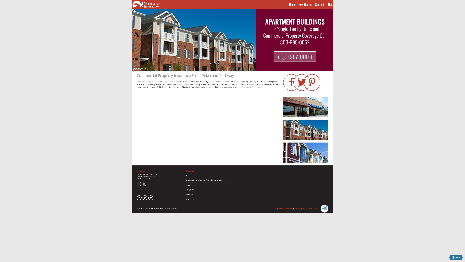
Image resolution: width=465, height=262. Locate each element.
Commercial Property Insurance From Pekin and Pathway (185, 75)
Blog (330, 4)
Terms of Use (190, 199)
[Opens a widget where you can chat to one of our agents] (456, 258)
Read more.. (257, 87)
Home (292, 4)
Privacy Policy (190, 194)
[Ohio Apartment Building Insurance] (232, 40)
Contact (319, 4)
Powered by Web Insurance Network (306, 208)
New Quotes (305, 4)
